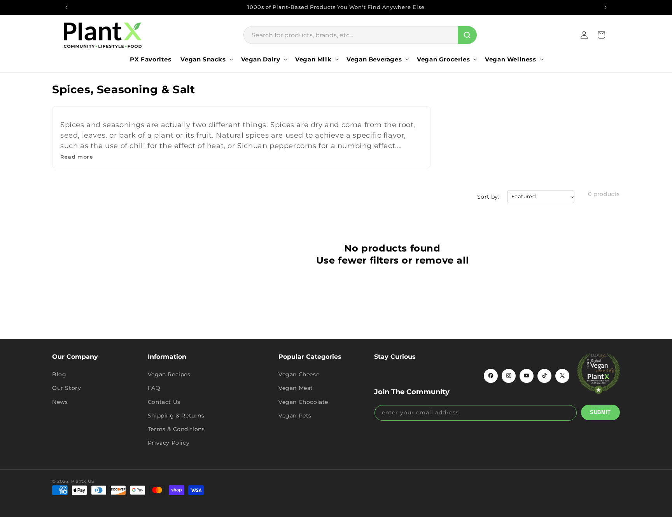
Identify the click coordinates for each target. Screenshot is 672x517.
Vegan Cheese (298, 373)
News (60, 401)
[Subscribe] (600, 412)
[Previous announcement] (66, 7)
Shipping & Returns (176, 415)
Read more (76, 157)
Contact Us (164, 401)
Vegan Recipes (169, 373)
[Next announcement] (605, 7)
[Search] (467, 35)
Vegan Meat (295, 387)
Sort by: (488, 196)
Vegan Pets (295, 415)
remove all (442, 260)
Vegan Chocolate (303, 401)
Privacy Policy (168, 442)
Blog (59, 373)
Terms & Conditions (176, 428)
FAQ (154, 387)
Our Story (66, 387)
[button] (206, 59)
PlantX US (82, 481)
